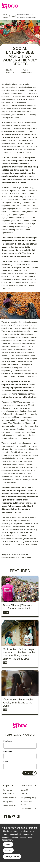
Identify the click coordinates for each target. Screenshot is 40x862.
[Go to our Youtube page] (13, 816)
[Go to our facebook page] (5, 816)
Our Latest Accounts (28, 808)
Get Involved (7, 790)
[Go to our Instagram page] (9, 816)
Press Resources (9, 805)
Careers (24, 793)
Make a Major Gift (9, 797)
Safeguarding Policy (28, 797)
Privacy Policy (8, 801)
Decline (8, 850)
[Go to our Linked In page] (18, 816)
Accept (8, 844)
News (13, 16)
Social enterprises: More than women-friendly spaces (26, 16)
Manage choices (12, 856)
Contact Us (25, 790)
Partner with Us (8, 793)
